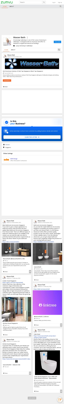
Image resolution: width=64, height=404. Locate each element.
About (12, 6)
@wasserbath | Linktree (41, 316)
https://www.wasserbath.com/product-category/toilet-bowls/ (45, 336)
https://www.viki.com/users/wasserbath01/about (16, 359)
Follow (57, 42)
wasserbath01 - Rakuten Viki (11, 365)
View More (32, 398)
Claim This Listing (31, 137)
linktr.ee (38, 318)
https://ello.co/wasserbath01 (10, 242)
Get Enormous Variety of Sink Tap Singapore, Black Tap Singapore (23, 71)
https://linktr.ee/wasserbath (42, 289)
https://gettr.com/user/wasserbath (12, 282)
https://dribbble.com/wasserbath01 (44, 242)
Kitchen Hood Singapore (10, 323)
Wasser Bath (11, 55)
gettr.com (7, 325)
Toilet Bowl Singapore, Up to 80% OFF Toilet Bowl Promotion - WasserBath (45, 377)
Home (5, 6)
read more (7, 80)
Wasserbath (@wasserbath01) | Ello (14, 258)
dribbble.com (39, 269)
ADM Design (13, 159)
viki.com (7, 366)
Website (7, 144)
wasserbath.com (9, 73)
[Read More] (30, 271)
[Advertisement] (32, 21)
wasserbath (37, 267)
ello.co (6, 260)
